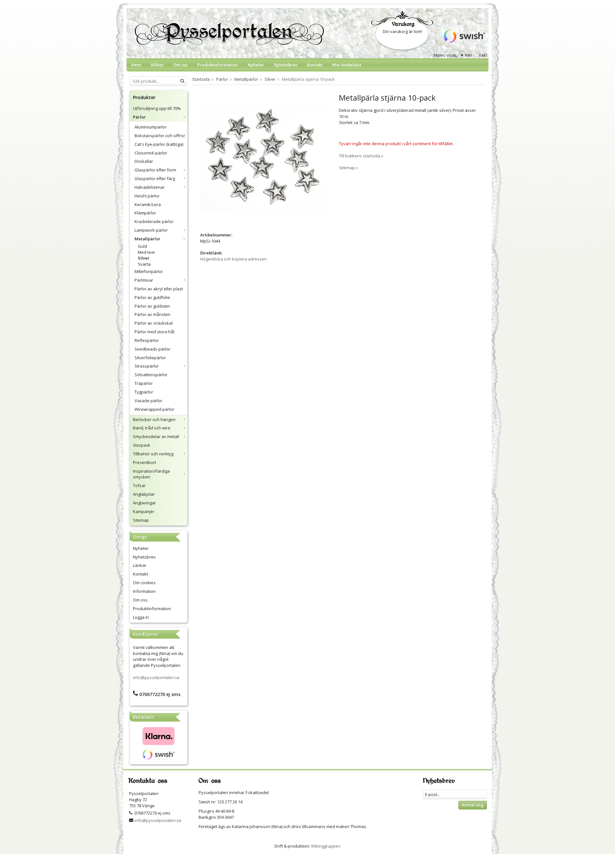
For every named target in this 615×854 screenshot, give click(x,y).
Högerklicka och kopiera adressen (233, 259)
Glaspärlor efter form (155, 170)
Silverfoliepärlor (150, 358)
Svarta (144, 264)
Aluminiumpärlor (151, 127)
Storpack (141, 445)
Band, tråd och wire (151, 428)
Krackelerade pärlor (154, 221)
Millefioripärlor (149, 271)
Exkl (483, 55)
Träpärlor (144, 383)
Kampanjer (143, 511)
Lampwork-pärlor (151, 230)
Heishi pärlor (147, 196)
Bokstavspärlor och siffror (160, 135)
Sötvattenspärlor (151, 374)
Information (144, 591)
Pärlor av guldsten (152, 306)
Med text (146, 252)
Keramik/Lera (148, 204)
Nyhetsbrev (285, 65)
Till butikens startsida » (361, 156)
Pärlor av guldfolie (152, 297)
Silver (144, 258)
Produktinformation (217, 65)
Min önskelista (346, 65)
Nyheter (256, 65)
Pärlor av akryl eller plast (159, 289)
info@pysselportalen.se (156, 677)
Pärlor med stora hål (154, 332)
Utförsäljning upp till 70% (157, 108)
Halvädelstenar (150, 187)
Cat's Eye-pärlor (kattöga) (159, 144)
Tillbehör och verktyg (153, 454)
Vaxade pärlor (148, 400)
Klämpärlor (145, 213)
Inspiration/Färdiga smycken (151, 474)
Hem (136, 65)
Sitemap (141, 520)
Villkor (157, 65)
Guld (142, 246)
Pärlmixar (144, 280)
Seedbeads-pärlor (152, 349)
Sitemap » (348, 167)
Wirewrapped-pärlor (154, 409)
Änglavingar (144, 503)
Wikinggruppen (325, 846)
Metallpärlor (147, 239)
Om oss (180, 65)
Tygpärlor (144, 392)
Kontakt (315, 65)
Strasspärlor (147, 366)
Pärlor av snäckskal (154, 323)
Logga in (141, 617)
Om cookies (144, 582)
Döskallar (144, 161)
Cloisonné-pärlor (151, 153)
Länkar (139, 565)
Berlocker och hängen (154, 419)
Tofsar (139, 485)
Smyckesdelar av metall (156, 436)
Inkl (468, 55)
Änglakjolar (144, 494)
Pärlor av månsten (152, 314)
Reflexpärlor (147, 340)
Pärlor (139, 117)
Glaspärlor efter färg (155, 178)
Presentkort (144, 462)
